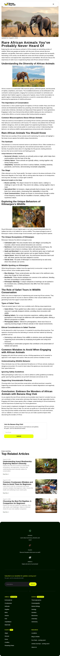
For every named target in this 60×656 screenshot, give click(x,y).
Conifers (7, 642)
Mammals (7, 625)
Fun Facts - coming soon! (38, 640)
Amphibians (8, 621)
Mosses (7, 636)
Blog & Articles (35, 636)
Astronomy (34, 621)
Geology (33, 609)
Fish (6, 618)
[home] (10, 4)
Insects (7, 615)
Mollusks (7, 606)
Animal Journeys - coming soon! (40, 643)
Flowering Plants (9, 645)
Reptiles (7, 609)
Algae (6, 633)
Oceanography (35, 603)
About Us (34, 647)
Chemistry (34, 618)
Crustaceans (8, 603)
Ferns (6, 639)
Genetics (33, 612)
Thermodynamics (36, 600)
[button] (53, 4)
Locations (34, 633)
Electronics (34, 615)
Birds (6, 612)
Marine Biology (35, 606)
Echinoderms (8, 600)
